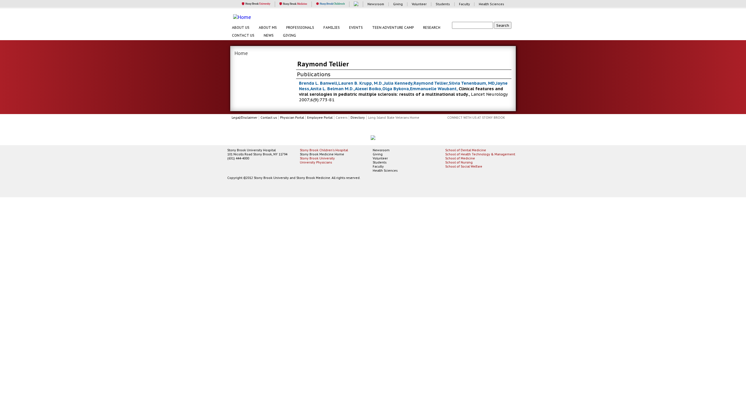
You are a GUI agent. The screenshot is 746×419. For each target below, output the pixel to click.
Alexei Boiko (368, 88)
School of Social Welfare (463, 166)
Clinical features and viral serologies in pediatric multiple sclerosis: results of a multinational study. (401, 91)
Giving (289, 35)
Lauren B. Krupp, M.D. (360, 83)
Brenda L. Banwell (318, 83)
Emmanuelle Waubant (433, 88)
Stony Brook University (317, 158)
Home (241, 53)
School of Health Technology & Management (480, 154)
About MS (268, 27)
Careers (341, 118)
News (269, 35)
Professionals (300, 27)
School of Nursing (459, 162)
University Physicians (316, 162)
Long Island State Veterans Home (393, 118)
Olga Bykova (395, 88)
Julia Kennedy (398, 83)
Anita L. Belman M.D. (332, 88)
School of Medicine (460, 158)
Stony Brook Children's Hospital (324, 150)
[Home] (376, 17)
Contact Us (243, 35)
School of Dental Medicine (465, 150)
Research (431, 27)
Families (331, 27)
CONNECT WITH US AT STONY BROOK (476, 118)
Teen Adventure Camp (393, 27)
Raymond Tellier (431, 83)
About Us (240, 27)
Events (356, 27)
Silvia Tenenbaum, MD (472, 83)
